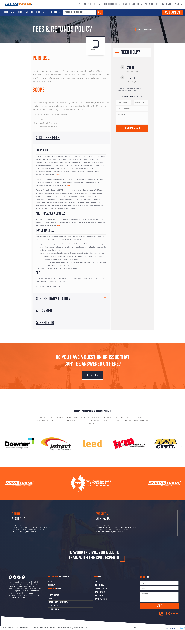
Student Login (36, 12)
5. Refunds (45, 323)
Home (79, 4)
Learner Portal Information (58, 602)
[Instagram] (23, 577)
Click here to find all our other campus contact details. (131, 89)
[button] (71, 138)
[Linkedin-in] (14, 577)
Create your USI (54, 595)
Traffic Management (170, 4)
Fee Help (51, 585)
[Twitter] (19, 577)
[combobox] (79, 12)
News (13, 12)
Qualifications (110, 4)
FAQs (26, 12)
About (6, 12)
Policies (51, 582)
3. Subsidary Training (54, 299)
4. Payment (45, 311)
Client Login (52, 12)
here (58, 174)
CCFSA (20, 12)
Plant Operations (131, 4)
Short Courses (90, 4)
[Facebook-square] (10, 577)
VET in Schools (151, 4)
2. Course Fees (48, 138)
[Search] (100, 12)
